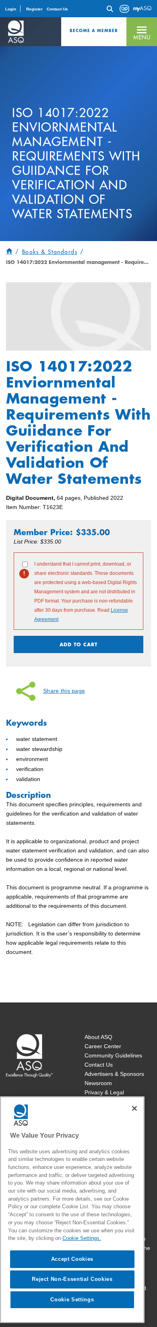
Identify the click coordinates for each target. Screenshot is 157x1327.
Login (10, 9)
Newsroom (98, 1083)
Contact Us (57, 9)
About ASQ (98, 1037)
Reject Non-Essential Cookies (72, 1279)
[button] (141, 31)
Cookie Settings (72, 1300)
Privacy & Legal (104, 1092)
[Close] (134, 1108)
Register (34, 9)
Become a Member (94, 30)
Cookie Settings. (81, 1238)
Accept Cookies (72, 1259)
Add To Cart (78, 644)
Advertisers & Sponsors (114, 1074)
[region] (72, 1209)
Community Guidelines (113, 1055)
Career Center (103, 1046)
